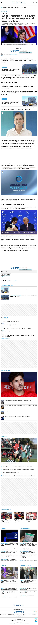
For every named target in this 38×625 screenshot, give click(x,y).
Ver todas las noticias (4, 338)
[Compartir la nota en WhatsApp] (16, 51)
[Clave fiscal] (36, 621)
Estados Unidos (13, 75)
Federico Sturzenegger (25, 168)
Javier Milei (26, 60)
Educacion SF (23, 609)
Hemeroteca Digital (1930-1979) (5, 614)
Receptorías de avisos (15, 614)
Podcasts (23, 608)
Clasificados (15, 608)
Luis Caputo (20, 167)
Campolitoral (4, 608)
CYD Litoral (19, 608)
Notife (19, 609)
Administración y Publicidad (23, 614)
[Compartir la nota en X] (14, 51)
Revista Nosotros (10, 608)
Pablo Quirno (6, 167)
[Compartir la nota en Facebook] (11, 51)
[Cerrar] (31, 52)
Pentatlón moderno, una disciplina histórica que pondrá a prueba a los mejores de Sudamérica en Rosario (18, 335)
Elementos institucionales (33, 614)
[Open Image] (2, 28)
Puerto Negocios (15, 609)
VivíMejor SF (34, 608)
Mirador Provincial (28, 608)
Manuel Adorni (32, 167)
